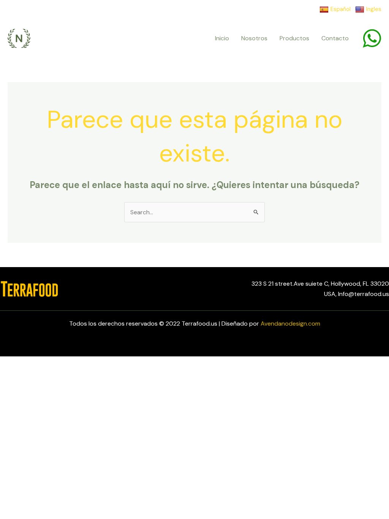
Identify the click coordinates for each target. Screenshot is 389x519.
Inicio (222, 38)
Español (340, 9)
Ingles (373, 9)
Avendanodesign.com (290, 324)
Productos (294, 38)
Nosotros (254, 38)
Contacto (335, 38)
